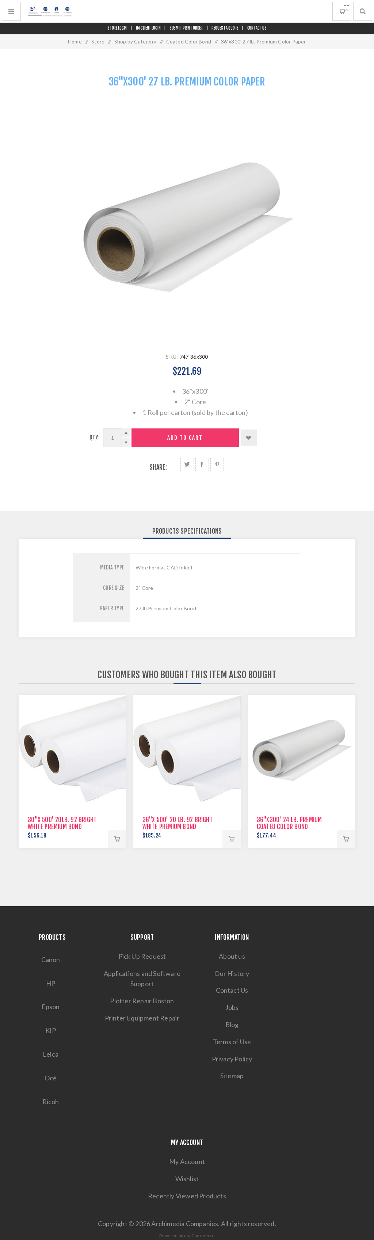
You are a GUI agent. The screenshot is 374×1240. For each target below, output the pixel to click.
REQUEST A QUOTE (224, 28)
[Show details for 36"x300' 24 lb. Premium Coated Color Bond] (301, 748)
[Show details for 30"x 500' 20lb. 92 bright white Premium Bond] (72, 748)
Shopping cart (346, 8)
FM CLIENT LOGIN (148, 28)
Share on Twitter (187, 464)
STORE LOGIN (117, 28)
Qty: (94, 437)
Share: (158, 467)
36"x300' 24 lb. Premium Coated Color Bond (289, 823)
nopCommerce (199, 1235)
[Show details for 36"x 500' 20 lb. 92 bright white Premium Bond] (187, 748)
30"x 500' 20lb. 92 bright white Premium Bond (62, 823)
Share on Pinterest (217, 464)
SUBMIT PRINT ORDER (186, 28)
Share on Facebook (202, 464)
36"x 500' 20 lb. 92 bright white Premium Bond (177, 823)
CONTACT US (257, 28)
